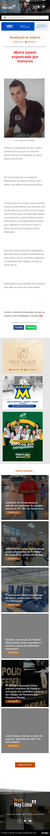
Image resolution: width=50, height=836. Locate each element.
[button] (18, 327)
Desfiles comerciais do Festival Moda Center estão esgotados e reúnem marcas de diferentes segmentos (23, 644)
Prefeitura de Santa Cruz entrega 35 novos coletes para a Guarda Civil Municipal (24, 598)
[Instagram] (34, 7)
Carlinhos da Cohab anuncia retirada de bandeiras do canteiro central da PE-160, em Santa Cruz (24, 505)
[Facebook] (39, 7)
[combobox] (25, 18)
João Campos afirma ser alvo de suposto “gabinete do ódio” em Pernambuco (23, 738)
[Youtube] (43, 7)
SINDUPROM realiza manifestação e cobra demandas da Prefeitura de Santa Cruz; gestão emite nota (24, 551)
